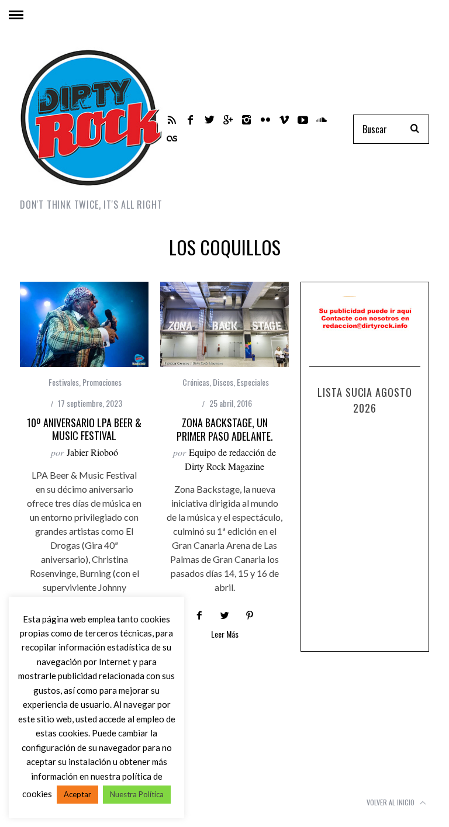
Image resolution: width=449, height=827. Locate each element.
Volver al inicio (391, 802)
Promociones (102, 382)
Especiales (253, 382)
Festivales (64, 382)
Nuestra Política (137, 794)
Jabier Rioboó (92, 452)
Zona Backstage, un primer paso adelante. (225, 429)
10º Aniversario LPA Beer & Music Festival (84, 429)
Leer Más (225, 635)
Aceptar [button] (77, 794)
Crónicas (195, 382)
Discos (223, 382)
